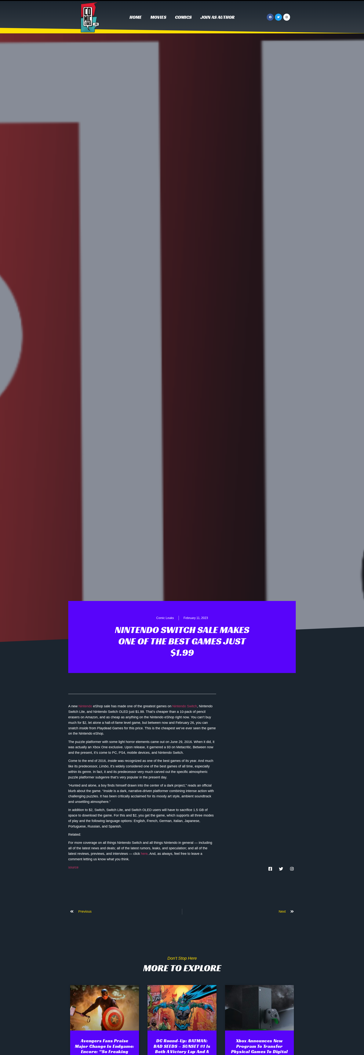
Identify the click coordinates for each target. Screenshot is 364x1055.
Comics (183, 17)
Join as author (217, 17)
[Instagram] (286, 17)
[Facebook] (270, 17)
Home (135, 17)
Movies (158, 17)
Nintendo (85, 706)
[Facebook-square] (270, 869)
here (144, 854)
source (73, 867)
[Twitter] (278, 17)
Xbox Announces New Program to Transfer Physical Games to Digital (259, 1046)
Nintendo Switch (184, 706)
